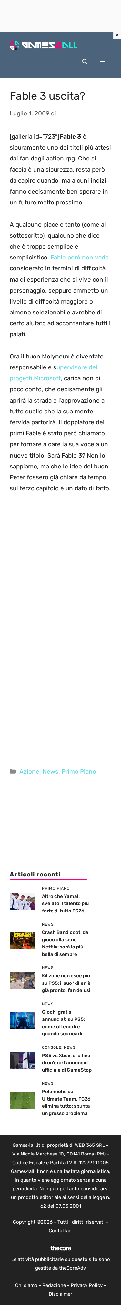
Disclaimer (60, 1294)
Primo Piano (79, 771)
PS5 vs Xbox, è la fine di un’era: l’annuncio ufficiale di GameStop (67, 1063)
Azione (29, 771)
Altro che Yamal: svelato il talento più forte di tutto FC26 (65, 903)
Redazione (54, 1285)
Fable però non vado (80, 257)
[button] (85, 61)
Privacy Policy (87, 1285)
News (50, 771)
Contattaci (61, 1231)
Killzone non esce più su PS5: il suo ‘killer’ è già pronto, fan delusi (66, 983)
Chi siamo (26, 1285)
